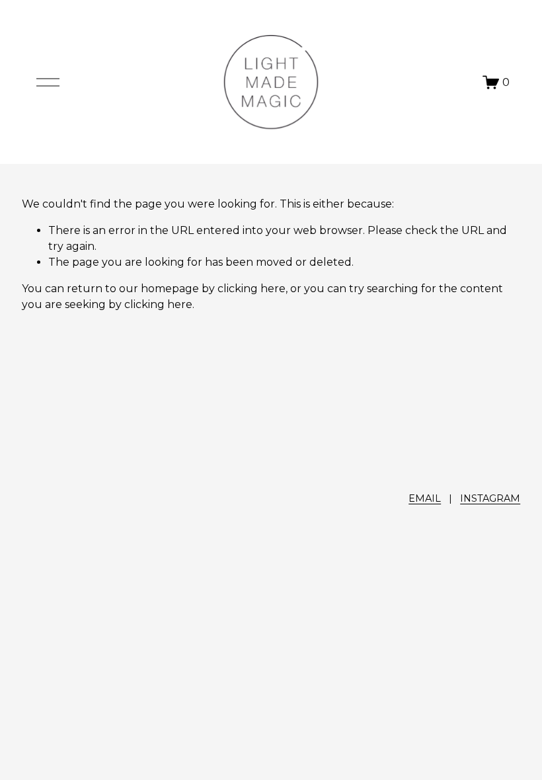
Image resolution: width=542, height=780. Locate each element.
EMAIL (424, 498)
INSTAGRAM (490, 498)
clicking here (251, 288)
